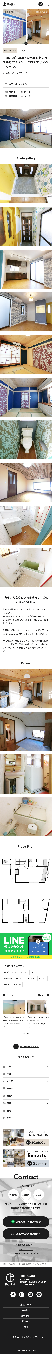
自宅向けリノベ (10, 972)
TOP (5, 1264)
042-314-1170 (26, 1250)
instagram (40, 4)
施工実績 (12, 1264)
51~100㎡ (8, 978)
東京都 (7, 984)
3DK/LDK (31, 978)
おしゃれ (42, 978)
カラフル (24, 972)
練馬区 (35, 972)
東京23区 (17, 984)
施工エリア (25, 1304)
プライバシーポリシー (31, 1337)
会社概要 (12, 1337)
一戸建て (19, 978)
